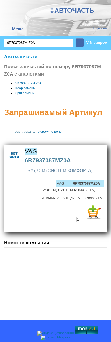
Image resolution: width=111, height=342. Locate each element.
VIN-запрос (96, 42)
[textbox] (38, 43)
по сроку (42, 132)
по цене (56, 132)
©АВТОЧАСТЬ (72, 10)
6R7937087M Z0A (28, 83)
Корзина (99, 28)
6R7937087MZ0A (48, 160)
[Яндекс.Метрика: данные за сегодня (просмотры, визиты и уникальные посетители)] (55, 338)
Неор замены (25, 88)
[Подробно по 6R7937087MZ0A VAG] (14, 161)
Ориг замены (25, 93)
